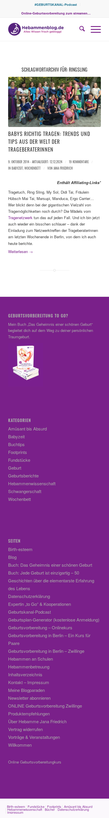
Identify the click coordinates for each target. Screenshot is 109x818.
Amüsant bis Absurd (27, 429)
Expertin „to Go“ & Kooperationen (39, 604)
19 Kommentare (79, 161)
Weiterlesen (20, 251)
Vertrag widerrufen (25, 729)
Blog (12, 557)
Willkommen (20, 745)
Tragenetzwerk (20, 217)
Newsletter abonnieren (29, 698)
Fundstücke (19, 460)
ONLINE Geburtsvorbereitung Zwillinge (45, 706)
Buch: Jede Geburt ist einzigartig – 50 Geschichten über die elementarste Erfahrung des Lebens (51, 580)
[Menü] (93, 29)
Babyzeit (17, 168)
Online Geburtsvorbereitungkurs (34, 762)
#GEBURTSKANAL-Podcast (56, 4)
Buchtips (16, 444)
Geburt (14, 468)
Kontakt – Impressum (28, 682)
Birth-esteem (20, 549)
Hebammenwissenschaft (32, 483)
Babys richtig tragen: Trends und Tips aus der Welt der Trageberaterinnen (49, 141)
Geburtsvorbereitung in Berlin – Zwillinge (46, 651)
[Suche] (79, 29)
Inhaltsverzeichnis (25, 674)
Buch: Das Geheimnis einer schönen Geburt (50, 565)
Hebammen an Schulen (30, 659)
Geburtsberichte (23, 475)
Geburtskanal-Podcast (29, 612)
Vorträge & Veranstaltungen (34, 737)
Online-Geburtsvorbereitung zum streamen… (56, 13)
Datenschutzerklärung (29, 596)
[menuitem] (56, 4)
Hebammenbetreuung (28, 667)
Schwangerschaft (24, 491)
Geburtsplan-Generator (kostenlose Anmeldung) (53, 620)
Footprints (17, 452)
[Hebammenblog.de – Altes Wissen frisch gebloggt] (45, 29)
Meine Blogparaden (26, 690)
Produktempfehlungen (29, 713)
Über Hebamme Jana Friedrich (37, 721)
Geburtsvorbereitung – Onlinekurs (40, 627)
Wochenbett (32, 168)
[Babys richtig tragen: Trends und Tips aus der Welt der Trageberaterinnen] (54, 102)
